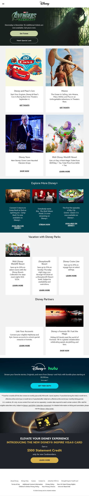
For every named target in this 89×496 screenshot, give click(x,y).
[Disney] (44, 4)
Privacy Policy (50, 484)
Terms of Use (15, 484)
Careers (33, 481)
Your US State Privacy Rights (66, 484)
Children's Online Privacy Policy (29, 487)
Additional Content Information (33, 484)
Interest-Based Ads (64, 487)
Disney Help (25, 481)
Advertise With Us (53, 481)
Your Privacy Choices (48, 487)
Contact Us (42, 481)
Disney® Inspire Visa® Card (69, 481)
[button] (3, 4)
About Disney (14, 481)
